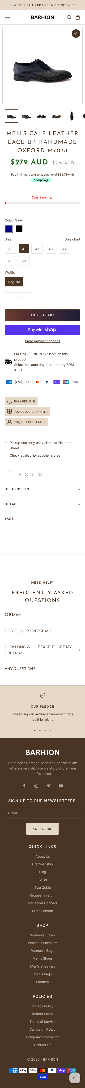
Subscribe (42, 829)
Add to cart (42, 315)
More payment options (42, 341)
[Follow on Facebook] (24, 786)
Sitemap (42, 982)
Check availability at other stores (35, 455)
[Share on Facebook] (20, 474)
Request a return (42, 895)
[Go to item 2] (26, 116)
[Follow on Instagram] (36, 786)
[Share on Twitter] (26, 474)
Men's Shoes (42, 958)
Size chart (72, 239)
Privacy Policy (42, 1006)
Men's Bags (43, 974)
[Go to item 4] (56, 116)
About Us (42, 856)
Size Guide (42, 887)
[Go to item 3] (41, 116)
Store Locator (42, 911)
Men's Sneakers (42, 966)
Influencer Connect (42, 903)
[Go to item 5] (71, 116)
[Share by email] (40, 474)
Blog (42, 872)
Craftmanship (42, 864)
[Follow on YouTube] (61, 786)
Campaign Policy (42, 1029)
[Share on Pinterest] (33, 474)
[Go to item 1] (11, 116)
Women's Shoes (42, 935)
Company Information (42, 1037)
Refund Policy (42, 1014)
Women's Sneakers (42, 943)
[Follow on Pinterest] (48, 786)
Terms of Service (42, 1022)
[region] (42, 707)
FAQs (42, 880)
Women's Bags (42, 951)
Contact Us (42, 1045)
